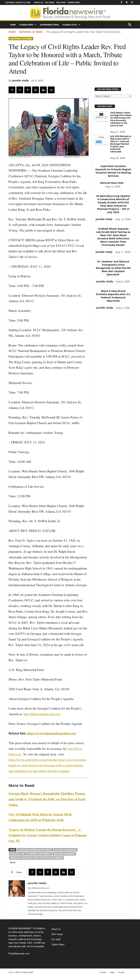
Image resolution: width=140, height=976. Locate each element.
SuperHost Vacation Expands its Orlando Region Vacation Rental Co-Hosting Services (113, 170)
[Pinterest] (27, 89)
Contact (103, 972)
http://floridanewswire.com (38, 888)
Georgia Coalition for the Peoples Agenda (36, 857)
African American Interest (35, 849)
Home (13, 24)
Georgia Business (64, 853)
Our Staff (61, 2)
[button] (129, 24)
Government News (49, 24)
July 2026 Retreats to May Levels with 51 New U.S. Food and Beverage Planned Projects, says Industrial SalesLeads (120, 144)
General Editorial (39, 853)
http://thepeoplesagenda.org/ (42, 714)
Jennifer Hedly (20, 80)
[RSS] (127, 2)
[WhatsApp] (35, 89)
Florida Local (69, 24)
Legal (112, 972)
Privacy (121, 972)
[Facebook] (121, 2)
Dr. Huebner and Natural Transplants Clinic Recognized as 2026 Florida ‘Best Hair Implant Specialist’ (113, 268)
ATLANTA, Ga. (17, 853)
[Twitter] (132, 2)
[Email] (51, 89)
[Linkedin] (43, 89)
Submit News (74, 2)
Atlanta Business (65, 849)
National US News (31, 31)
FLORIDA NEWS (26, 24)
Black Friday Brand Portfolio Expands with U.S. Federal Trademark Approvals (113, 295)
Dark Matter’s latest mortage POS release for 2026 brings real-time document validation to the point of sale (121, 119)
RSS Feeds (49, 2)
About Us (38, 2)
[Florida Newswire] (70, 12)
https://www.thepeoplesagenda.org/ (51, 733)
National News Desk (112, 182)
